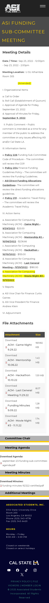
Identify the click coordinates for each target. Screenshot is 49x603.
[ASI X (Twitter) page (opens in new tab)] (21, 574)
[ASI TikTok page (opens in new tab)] (26, 570)
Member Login (31, 585)
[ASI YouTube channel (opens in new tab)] (8, 570)
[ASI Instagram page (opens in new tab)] (35, 570)
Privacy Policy (21, 581)
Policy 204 (11, 168)
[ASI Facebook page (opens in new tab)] (17, 570)
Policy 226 (11, 155)
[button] (42, 6)
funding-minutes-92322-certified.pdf (23, 485)
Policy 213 (11, 198)
